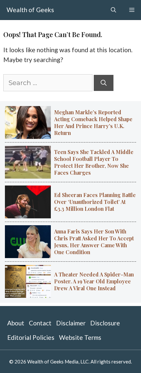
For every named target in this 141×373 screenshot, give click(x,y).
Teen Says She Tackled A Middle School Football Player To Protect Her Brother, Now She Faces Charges (93, 162)
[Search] (103, 83)
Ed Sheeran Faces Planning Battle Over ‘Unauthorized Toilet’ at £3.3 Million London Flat (95, 201)
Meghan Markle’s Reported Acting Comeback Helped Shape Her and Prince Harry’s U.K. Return (93, 122)
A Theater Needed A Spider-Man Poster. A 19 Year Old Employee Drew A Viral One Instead (94, 281)
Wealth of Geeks (30, 9)
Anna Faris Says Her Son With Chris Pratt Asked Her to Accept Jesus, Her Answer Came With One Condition (94, 241)
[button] (113, 10)
